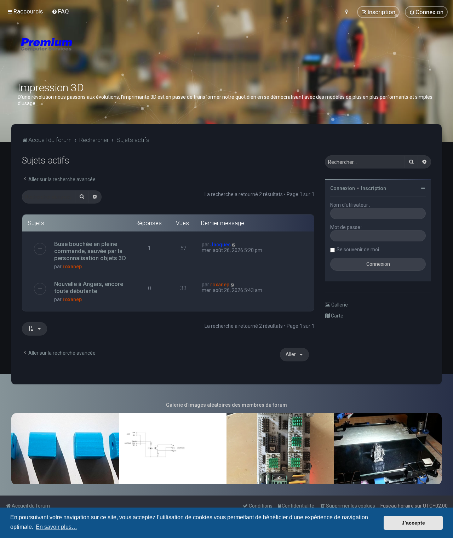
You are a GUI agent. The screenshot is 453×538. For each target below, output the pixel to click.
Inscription (373, 188)
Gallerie (339, 305)
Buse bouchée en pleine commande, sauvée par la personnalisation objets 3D (90, 251)
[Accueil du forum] (88, 53)
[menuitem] (60, 11)
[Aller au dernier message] (234, 244)
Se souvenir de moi (358, 249)
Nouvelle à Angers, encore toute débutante (88, 287)
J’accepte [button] (413, 523)
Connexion (342, 188)
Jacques (220, 244)
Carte (336, 316)
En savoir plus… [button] (56, 527)
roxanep (72, 266)
